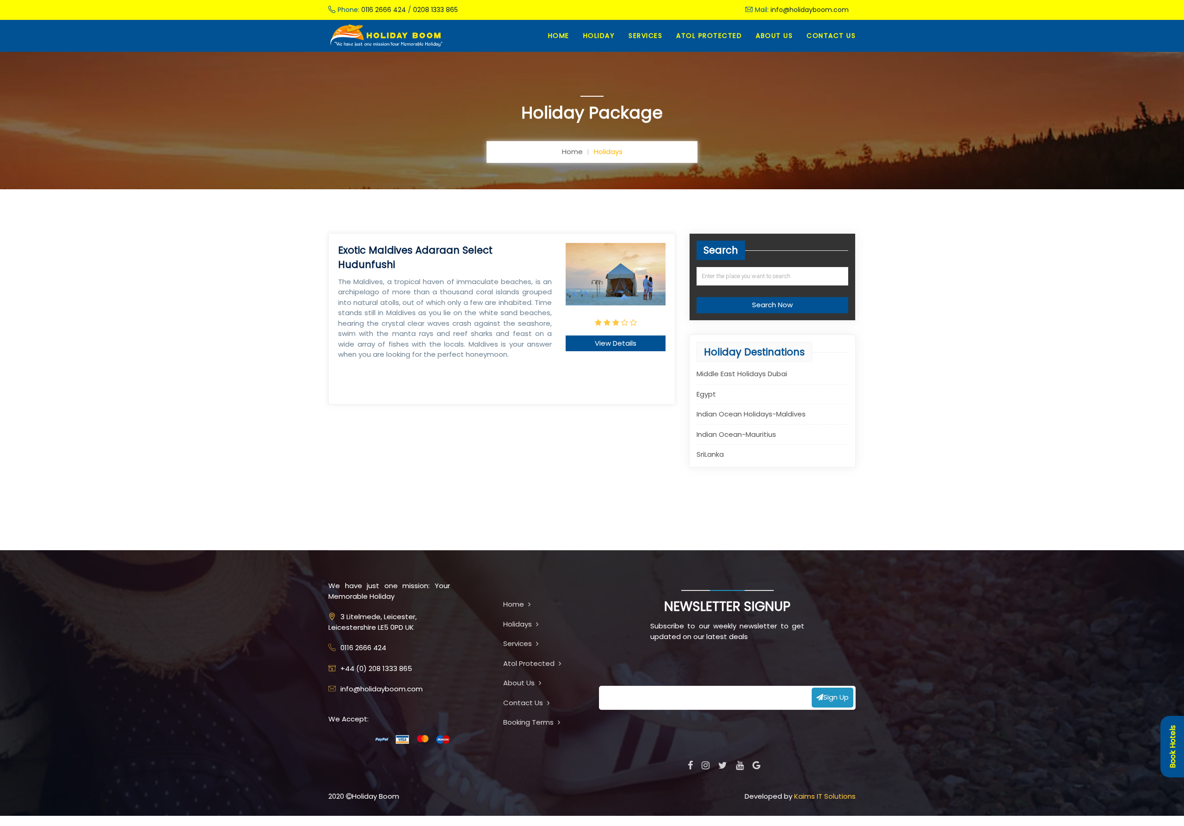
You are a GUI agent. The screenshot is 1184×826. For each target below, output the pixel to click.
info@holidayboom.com (810, 9)
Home (558, 35)
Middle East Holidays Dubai (742, 374)
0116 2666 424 (383, 9)
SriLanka (710, 454)
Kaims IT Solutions (825, 796)
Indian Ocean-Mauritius (736, 434)
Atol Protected (529, 663)
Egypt (706, 393)
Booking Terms (529, 722)
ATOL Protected (709, 35)
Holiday (599, 35)
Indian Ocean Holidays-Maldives (751, 414)
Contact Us (831, 35)
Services (645, 35)
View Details (615, 343)
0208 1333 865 (435, 9)
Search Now (772, 305)
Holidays (518, 624)
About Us (774, 35)
